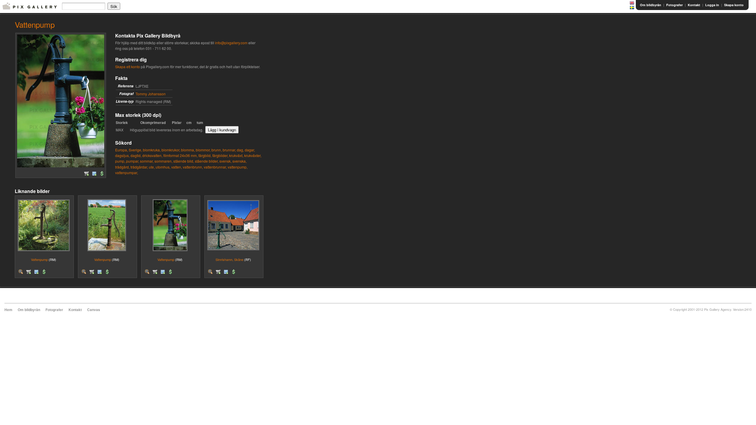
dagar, (250, 149)
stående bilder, (207, 161)
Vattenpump (39, 259)
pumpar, (132, 161)
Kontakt (694, 5)
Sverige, (135, 149)
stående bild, (183, 161)
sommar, (147, 161)
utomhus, (163, 166)
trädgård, (122, 166)
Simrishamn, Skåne (229, 259)
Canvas (93, 309)
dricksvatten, (152, 155)
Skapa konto (734, 5)
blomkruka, (152, 149)
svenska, (239, 161)
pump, (120, 161)
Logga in (712, 5)
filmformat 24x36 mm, (180, 155)
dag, (240, 149)
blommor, (203, 149)
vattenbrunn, (193, 166)
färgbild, (204, 155)
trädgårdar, (139, 166)
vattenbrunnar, (215, 166)
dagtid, (136, 155)
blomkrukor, (171, 149)
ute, (152, 166)
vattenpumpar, (126, 172)
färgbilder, (220, 155)
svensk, (225, 161)
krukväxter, (252, 155)
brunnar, (229, 149)
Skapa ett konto (127, 66)
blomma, (188, 149)
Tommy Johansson (151, 93)
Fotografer (674, 5)
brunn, (216, 149)
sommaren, (163, 161)
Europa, (121, 149)
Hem (8, 309)
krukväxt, (236, 155)
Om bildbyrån (650, 5)
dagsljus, (122, 155)
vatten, (176, 166)
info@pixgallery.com (231, 42)
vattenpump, (237, 166)
